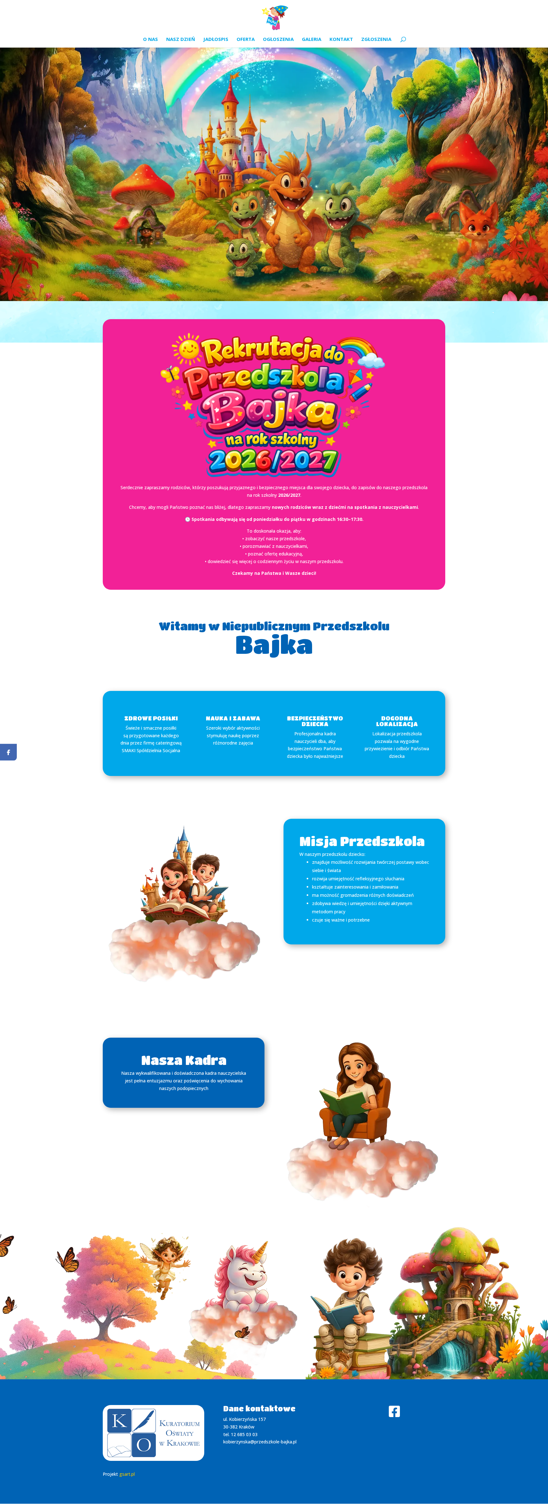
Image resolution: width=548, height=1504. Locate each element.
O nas (150, 39)
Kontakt (341, 39)
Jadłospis (215, 39)
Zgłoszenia (376, 39)
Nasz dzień (180, 39)
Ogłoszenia (278, 39)
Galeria (311, 39)
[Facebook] (8, 752)
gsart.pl (127, 1474)
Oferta (246, 39)
